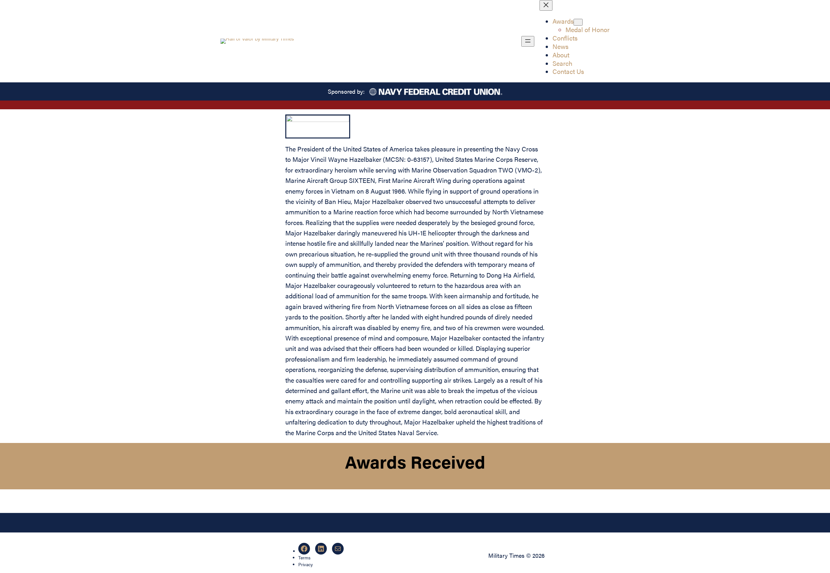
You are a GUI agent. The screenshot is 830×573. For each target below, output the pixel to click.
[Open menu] (527, 41)
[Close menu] (546, 5)
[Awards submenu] (578, 22)
